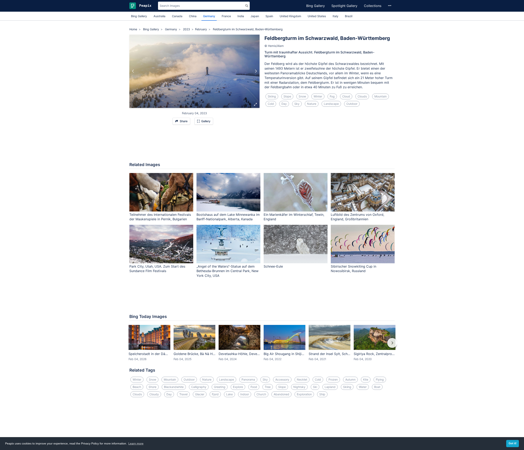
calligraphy (198, 387)
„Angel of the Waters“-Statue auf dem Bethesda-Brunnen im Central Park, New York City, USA (227, 271)
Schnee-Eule (273, 266)
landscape (331, 103)
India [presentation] (240, 16)
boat (377, 387)
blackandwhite (174, 387)
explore (238, 387)
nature (311, 103)
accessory (282, 379)
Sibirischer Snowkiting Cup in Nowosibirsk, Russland (353, 268)
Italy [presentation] (335, 16)
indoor (244, 394)
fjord (215, 394)
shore (152, 387)
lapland (330, 387)
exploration (304, 394)
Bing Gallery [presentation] (139, 16)
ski (315, 387)
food (254, 387)
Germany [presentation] (209, 16)
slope (287, 96)
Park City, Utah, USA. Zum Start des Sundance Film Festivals (157, 268)
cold (271, 103)
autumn (350, 379)
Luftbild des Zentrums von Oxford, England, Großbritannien (357, 217)
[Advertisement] (262, 145)
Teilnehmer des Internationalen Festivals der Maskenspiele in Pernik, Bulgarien (160, 217)
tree (268, 387)
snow (302, 96)
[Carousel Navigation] (262, 346)
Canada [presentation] (177, 16)
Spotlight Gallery (344, 6)
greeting (219, 387)
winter (318, 96)
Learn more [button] (135, 443)
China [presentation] (192, 16)
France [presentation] (226, 16)
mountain (380, 96)
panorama (248, 379)
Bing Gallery (315, 6)
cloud (346, 96)
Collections (372, 6)
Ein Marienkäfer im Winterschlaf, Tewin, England (294, 217)
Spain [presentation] (269, 16)
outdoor (351, 103)
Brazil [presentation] (348, 16)
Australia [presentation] (159, 16)
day (284, 103)
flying (380, 379)
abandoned (281, 394)
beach (137, 387)
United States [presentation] (317, 16)
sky (296, 103)
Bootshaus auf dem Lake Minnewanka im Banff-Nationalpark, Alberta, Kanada (228, 217)
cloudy (154, 394)
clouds (362, 96)
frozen (333, 379)
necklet (302, 379)
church (261, 394)
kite (365, 379)
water (363, 387)
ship (322, 394)
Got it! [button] (512, 443)
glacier (199, 394)
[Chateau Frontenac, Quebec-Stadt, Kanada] (133, 71)
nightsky (299, 387)
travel (183, 394)
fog (332, 96)
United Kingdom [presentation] (290, 16)
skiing (272, 96)
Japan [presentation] (255, 16)
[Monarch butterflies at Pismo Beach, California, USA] (256, 71)
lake (229, 394)
